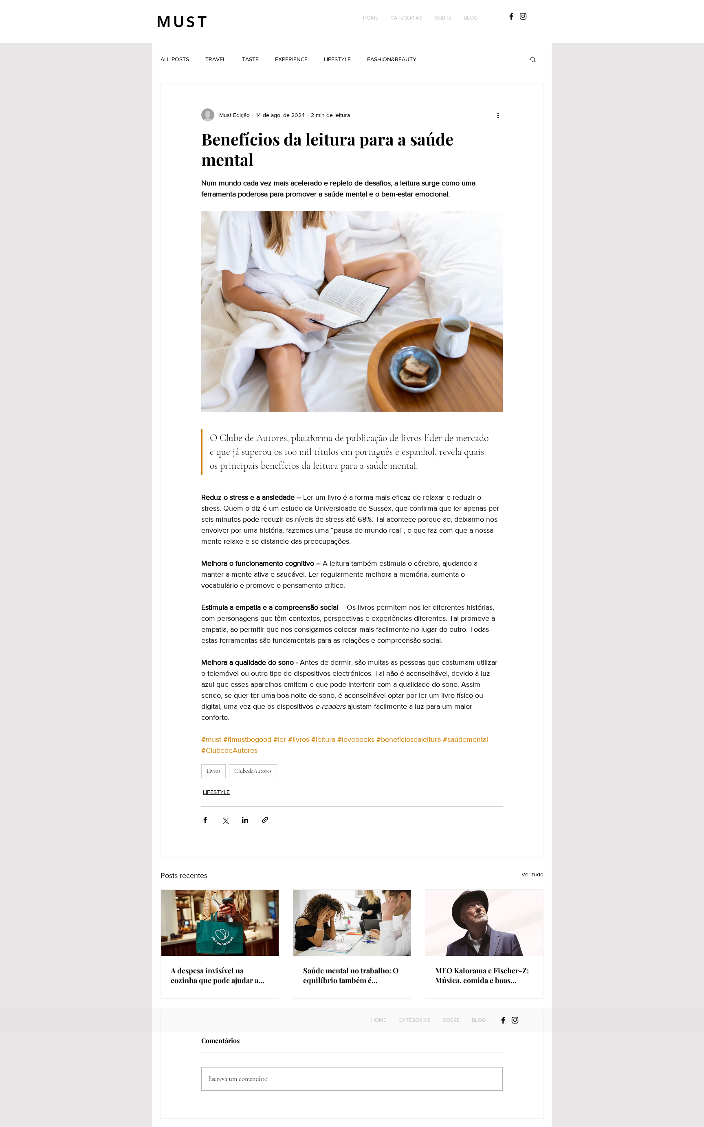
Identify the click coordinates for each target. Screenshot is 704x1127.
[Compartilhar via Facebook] (205, 820)
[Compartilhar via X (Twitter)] (225, 820)
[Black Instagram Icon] (523, 16)
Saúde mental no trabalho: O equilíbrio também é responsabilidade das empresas (350, 975)
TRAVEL (215, 59)
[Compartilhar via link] (265, 820)
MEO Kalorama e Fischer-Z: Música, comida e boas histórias (482, 975)
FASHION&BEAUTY (391, 59)
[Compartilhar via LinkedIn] (245, 820)
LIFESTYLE (337, 59)
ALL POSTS (175, 59)
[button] (406, 18)
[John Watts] (484, 923)
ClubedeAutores (253, 771)
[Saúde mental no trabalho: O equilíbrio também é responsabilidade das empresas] (352, 923)
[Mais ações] (498, 115)
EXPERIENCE (291, 59)
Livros (213, 771)
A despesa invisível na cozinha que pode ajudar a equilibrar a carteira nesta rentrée (214, 975)
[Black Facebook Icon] (511, 16)
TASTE (250, 59)
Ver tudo (532, 874)
